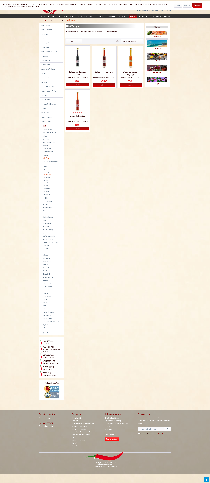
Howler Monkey (48, 230)
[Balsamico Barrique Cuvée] (77, 57)
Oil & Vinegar (47, 174)
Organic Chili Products (49, 104)
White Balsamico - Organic (130, 73)
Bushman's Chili (48, 152)
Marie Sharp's (47, 261)
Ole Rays (45, 280)
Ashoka (45, 136)
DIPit (44, 211)
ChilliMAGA (46, 188)
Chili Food (46, 158)
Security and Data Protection (82, 432)
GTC (73, 437)
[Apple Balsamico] (77, 101)
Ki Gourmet (46, 246)
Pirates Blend (47, 287)
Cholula (45, 198)
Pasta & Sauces (48, 177)
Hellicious (46, 227)
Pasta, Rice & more (47, 87)
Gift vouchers (45, 333)
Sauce (45, 164)
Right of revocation (78, 440)
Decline (178, 5)
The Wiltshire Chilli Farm (51, 322)
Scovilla (45, 303)
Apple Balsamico (77, 116)
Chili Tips (108, 426)
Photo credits (109, 435)
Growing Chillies (46, 43)
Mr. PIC (45, 271)
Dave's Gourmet (48, 208)
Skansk (45, 306)
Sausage (46, 185)
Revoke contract (111, 439)
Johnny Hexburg (48, 239)
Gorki (44, 220)
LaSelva (45, 255)
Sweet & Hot (47, 183)
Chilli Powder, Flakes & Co (51, 161)
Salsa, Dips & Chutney (48, 69)
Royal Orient (47, 296)
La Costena (46, 249)
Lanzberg (46, 252)
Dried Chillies (45, 47)
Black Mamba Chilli (49, 142)
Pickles (43, 73)
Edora (44, 214)
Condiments (45, 65)
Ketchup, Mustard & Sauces (51, 172)
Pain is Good (47, 284)
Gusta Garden (47, 223)
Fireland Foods (48, 217)
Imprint (74, 443)
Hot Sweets (45, 100)
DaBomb (45, 204)
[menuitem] (43, 16)
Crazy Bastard (47, 201)
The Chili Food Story (112, 418)
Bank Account (77, 446)
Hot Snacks (45, 95)
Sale (42, 38)
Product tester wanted (80, 426)
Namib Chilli (46, 274)
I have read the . (154, 434)
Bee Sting (46, 139)
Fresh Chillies (46, 78)
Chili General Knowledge (113, 421)
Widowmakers (47, 318)
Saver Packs (45, 113)
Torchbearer (47, 315)
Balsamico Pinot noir (104, 72)
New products (46, 34)
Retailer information (79, 429)
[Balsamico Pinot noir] (104, 58)
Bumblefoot (47, 149)
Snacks (46, 180)
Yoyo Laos (46, 325)
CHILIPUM (46, 195)
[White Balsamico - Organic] (130, 58)
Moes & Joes (47, 268)
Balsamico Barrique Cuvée (77, 73)
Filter (71, 41)
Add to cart (77, 85)
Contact (75, 421)
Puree (45, 169)
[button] (206, 479)
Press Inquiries (77, 418)
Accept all (187, 5)
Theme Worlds (46, 121)
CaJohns (45, 155)
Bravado (45, 145)
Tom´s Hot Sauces (49, 312)
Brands (43, 126)
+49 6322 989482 (46, 423)
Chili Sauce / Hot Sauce (49, 52)
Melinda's (46, 265)
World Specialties (47, 117)
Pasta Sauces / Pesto (48, 91)
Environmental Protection (81, 435)
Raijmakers (46, 290)
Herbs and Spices (47, 60)
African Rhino (47, 130)
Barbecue (44, 56)
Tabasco (45, 309)
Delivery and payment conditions (83, 424)
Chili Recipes (45, 25)
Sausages (44, 82)
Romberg (46, 293)
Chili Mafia (46, 192)
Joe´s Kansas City (49, 236)
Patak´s (45, 328)
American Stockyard (49, 133)
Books (43, 108)
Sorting (117, 41)
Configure (197, 5)
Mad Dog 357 (47, 258)
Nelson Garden (48, 277)
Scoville (107, 432)
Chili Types (108, 429)
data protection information (159, 434)
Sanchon (45, 299)
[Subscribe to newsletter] (167, 429)
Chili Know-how (46, 30)
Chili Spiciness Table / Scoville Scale (117, 424)
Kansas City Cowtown (50, 242)
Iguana (45, 233)
